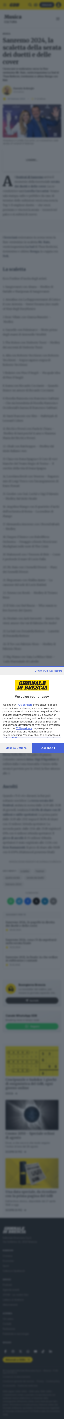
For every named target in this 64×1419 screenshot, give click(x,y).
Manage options (16, 747)
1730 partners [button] (24, 704)
